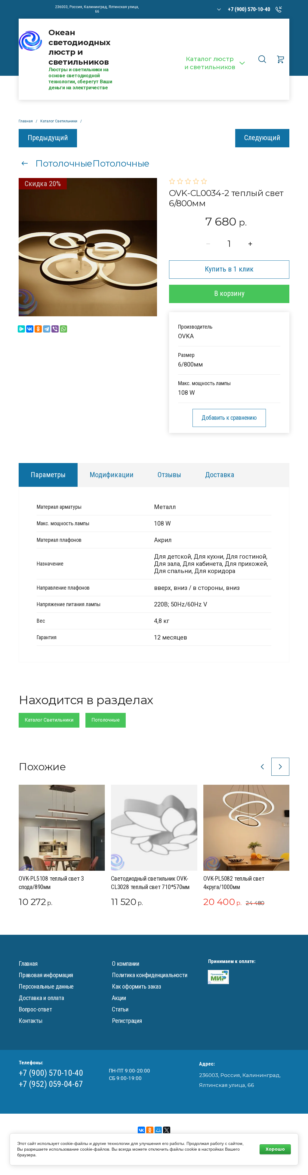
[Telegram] (46, 329)
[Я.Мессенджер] (21, 329)
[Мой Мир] (158, 1130)
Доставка (219, 475)
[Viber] (55, 329)
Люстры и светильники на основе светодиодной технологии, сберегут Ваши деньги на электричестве (80, 79)
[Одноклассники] (38, 329)
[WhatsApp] (63, 329)
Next (280, 767)
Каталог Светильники (49, 720)
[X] (166, 1130)
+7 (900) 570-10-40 (51, 1073)
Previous (262, 767)
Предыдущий (48, 137)
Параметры (48, 475)
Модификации (112, 475)
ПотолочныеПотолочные (92, 163)
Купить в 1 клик (229, 269)
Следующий (262, 137)
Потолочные (105, 720)
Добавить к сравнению (229, 417)
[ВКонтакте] (29, 329)
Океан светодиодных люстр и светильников (79, 47)
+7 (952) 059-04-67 (51, 1084)
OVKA (186, 336)
